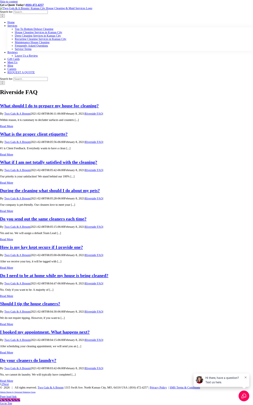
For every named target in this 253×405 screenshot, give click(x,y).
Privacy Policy (158, 387)
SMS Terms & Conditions (185, 387)
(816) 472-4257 (34, 4)
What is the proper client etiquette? (34, 134)
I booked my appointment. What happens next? (45, 332)
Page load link (8, 396)
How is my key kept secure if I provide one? (41, 247)
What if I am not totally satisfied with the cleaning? (48, 162)
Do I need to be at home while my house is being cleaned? (54, 275)
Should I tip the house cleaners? (30, 303)
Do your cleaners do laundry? (28, 360)
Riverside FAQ (94, 113)
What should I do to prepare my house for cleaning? (49, 105)
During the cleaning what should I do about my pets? (50, 190)
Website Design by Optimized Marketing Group (18, 392)
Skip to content (9, 1)
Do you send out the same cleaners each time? (43, 218)
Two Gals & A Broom (17, 113)
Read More (6, 126)
